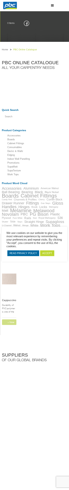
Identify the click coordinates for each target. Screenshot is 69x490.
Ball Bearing (11, 192)
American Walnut (50, 188)
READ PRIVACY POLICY (23, 253)
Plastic (55, 214)
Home (5, 49)
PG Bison (39, 214)
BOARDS (27, 440)
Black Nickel (52, 192)
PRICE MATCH (48, 445)
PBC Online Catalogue (25, 49)
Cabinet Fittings (15, 143)
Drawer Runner (13, 203)
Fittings (32, 203)
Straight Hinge (34, 222)
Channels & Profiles (25, 199)
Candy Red (7, 199)
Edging (11, 155)
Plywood (6, 218)
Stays (19, 222)
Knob (34, 206)
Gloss (57, 203)
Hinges (24, 207)
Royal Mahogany (47, 218)
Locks (43, 207)
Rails (27, 218)
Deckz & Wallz (15, 151)
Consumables (14, 147)
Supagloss (55, 222)
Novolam (10, 214)
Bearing (27, 192)
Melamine (20, 210)
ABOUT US (46, 440)
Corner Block (54, 199)
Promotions (13, 163)
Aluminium (31, 188)
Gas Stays (45, 203)
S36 (60, 218)
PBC (24, 214)
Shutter (5, 222)
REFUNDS (27, 445)
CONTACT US (29, 449)
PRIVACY (8, 449)
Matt (5, 210)
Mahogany (53, 207)
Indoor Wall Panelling (18, 159)
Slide (12, 221)
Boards (11, 139)
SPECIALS (9, 445)
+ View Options (11, 322)
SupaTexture (14, 170)
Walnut (16, 225)
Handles (9, 207)
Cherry (41, 199)
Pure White (17, 218)
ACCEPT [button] (47, 253)
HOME (7, 440)
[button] (52, 5)
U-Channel (6, 225)
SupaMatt (12, 166)
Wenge (25, 225)
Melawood (43, 210)
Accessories (14, 135)
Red (35, 218)
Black (39, 192)
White (34, 225)
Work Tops (13, 174)
